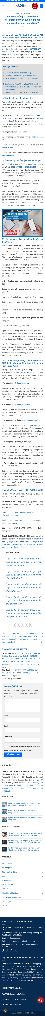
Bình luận (8, 697)
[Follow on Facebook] (3, 950)
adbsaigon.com (16, 520)
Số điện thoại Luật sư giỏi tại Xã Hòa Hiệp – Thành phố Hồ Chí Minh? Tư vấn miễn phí (25, 834)
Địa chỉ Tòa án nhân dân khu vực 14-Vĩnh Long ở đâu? (24, 811)
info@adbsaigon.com (10, 515)
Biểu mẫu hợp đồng (9, 872)
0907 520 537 (28, 673)
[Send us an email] (11, 950)
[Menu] (3, 6)
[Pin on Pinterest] (26, 625)
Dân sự (4, 876)
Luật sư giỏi (6, 902)
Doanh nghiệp (7, 880)
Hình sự (5, 889)
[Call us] (15, 950)
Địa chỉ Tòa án (7, 885)
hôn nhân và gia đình (31, 420)
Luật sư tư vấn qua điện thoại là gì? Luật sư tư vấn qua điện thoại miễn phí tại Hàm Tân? (23, 600)
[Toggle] (42, 863)
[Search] (41, 6)
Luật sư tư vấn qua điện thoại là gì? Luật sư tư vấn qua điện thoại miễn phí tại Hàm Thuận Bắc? (23, 613)
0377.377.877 (16, 670)
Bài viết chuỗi (7, 864)
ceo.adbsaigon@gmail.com (24, 512)
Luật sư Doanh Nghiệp (28, 978)
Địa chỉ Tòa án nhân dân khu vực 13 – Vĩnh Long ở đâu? (25, 819)
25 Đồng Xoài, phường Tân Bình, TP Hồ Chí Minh (20, 656)
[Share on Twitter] (22, 625)
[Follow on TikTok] (7, 950)
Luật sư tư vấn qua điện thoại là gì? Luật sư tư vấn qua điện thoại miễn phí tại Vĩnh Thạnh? (23, 562)
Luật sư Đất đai (27, 980)
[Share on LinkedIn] (30, 625)
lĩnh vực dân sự (23, 383)
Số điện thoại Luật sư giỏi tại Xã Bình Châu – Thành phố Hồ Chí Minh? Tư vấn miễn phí (25, 842)
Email (6, 726)
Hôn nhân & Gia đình (10, 893)
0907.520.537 (28, 670)
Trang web (8, 736)
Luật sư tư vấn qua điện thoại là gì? (18, 73)
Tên (6, 716)
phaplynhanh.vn (28, 941)
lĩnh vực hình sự (23, 405)
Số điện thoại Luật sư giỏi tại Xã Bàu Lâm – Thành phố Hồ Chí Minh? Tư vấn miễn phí (25, 849)
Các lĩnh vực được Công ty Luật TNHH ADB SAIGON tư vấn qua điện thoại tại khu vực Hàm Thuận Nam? (23, 87)
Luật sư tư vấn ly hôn (22, 13)
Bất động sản (7, 868)
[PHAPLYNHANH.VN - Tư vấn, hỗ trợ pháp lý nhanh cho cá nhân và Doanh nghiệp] (20, 6)
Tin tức (4, 906)
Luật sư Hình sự (33, 783)
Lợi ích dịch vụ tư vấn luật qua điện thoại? (21, 76)
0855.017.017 (7, 673)
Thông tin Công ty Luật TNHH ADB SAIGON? (22, 92)
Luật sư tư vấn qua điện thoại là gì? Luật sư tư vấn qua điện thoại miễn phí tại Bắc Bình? (23, 574)
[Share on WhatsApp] (14, 625)
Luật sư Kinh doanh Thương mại (26, 788)
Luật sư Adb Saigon (18, 994)
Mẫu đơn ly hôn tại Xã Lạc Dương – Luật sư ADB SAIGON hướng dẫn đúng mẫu (25, 804)
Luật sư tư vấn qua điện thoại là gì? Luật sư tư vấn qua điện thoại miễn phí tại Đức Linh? (23, 587)
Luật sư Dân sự (29, 785)
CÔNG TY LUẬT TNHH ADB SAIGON (26, 653)
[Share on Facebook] (18, 625)
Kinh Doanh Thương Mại (11, 897)
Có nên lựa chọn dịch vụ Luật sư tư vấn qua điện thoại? (21, 79)
